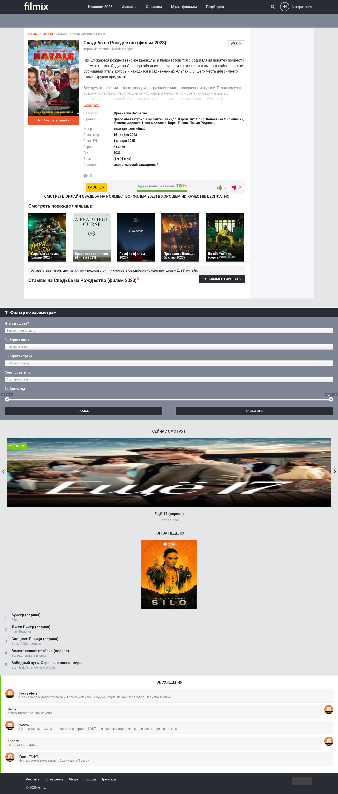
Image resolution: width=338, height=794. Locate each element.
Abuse (73, 779)
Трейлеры (109, 779)
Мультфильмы (184, 7)
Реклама (32, 779)
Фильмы (129, 7)
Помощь (89, 779)
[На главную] (39, 6)
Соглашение (54, 779)
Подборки (215, 7)
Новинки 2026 (100, 7)
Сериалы (154, 7)
